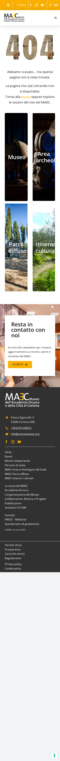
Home (26, 97)
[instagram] (36, 5)
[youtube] (42, 5)
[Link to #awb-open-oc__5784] (8, 5)
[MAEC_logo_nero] (14, 11)
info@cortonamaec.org (25, 434)
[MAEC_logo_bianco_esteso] (22, 393)
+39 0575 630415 (21, 428)
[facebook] (30, 5)
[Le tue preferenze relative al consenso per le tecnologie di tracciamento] (54, 755)
